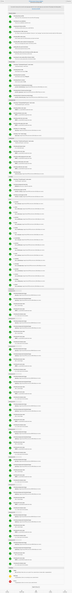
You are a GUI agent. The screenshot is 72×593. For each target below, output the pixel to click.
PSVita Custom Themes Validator (36, 1)
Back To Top (35, 587)
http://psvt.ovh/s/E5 (36, 8)
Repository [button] (69, 1)
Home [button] (3, 1)
